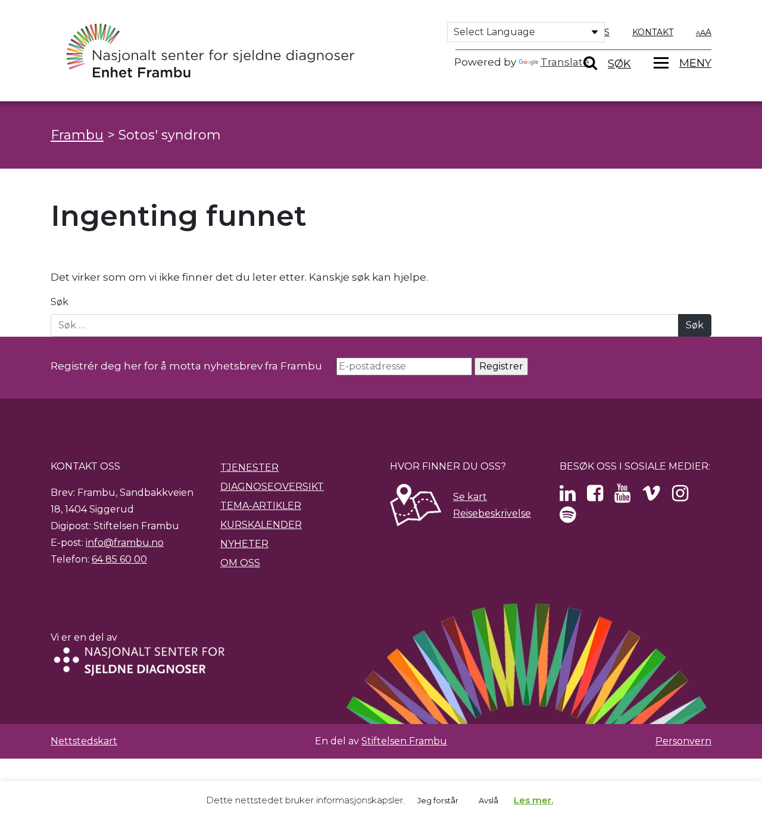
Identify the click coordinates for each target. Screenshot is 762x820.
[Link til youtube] (622, 496)
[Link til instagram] (680, 496)
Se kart (470, 496)
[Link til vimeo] (651, 496)
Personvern (683, 741)
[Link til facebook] (595, 496)
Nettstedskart (84, 741)
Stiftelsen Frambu (404, 741)
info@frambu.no (125, 542)
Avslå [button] (488, 800)
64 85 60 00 (119, 559)
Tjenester (249, 467)
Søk (59, 302)
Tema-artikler (260, 505)
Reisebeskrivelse (492, 513)
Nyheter (244, 543)
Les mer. (533, 800)
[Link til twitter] (568, 496)
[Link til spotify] (568, 518)
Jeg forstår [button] (437, 800)
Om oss (240, 563)
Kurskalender (261, 524)
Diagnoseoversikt (272, 486)
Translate (565, 62)
